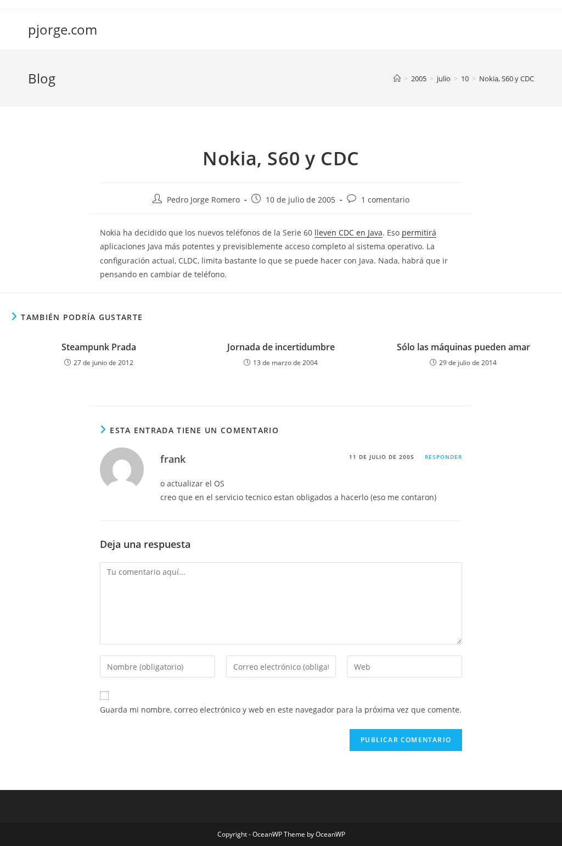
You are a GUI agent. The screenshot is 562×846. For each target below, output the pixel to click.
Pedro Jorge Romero (203, 199)
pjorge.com (62, 29)
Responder (443, 457)
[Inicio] (397, 78)
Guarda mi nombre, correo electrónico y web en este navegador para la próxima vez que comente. (281, 709)
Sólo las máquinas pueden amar (463, 347)
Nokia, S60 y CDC (506, 78)
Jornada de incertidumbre (281, 347)
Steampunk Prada (98, 347)
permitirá (419, 232)
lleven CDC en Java (348, 232)
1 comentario (385, 199)
